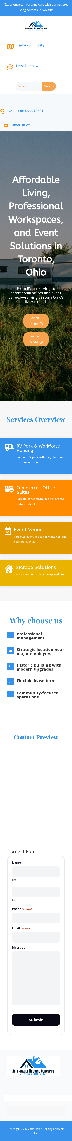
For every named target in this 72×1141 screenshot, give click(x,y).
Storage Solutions (36, 567)
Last (15, 900)
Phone (22, 909)
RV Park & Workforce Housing (38, 448)
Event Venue (28, 530)
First (15, 880)
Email (21, 928)
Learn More (34, 321)
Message (18, 948)
